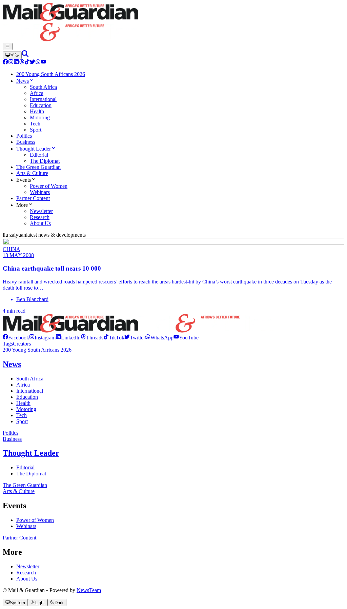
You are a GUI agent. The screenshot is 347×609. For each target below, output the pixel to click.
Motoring (26, 409)
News (12, 364)
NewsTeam (89, 590)
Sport (22, 421)
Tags (8, 344)
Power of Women (35, 520)
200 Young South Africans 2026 (37, 350)
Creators (22, 344)
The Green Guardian (25, 485)
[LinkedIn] (16, 62)
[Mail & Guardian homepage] (173, 23)
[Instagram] (11, 62)
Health (23, 403)
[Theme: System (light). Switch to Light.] (12, 55)
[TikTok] (27, 62)
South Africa (29, 378)
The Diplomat (31, 473)
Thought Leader (31, 453)
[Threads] (21, 62)
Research (26, 572)
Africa (23, 385)
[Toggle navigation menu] (8, 46)
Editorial (25, 467)
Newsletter (27, 566)
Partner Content (19, 538)
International (29, 391)
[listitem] (16, 337)
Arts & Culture (19, 491)
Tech (21, 415)
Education (27, 397)
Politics (10, 433)
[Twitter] (32, 62)
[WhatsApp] (38, 62)
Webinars (26, 526)
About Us (26, 579)
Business (12, 439)
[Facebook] (5, 62)
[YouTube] (43, 62)
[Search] (25, 55)
